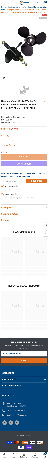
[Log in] (38, 3)
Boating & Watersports (16, 7)
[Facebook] (4, 422)
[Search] (9, 3)
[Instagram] (11, 422)
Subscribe (36, 181)
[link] (12, 271)
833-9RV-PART (19, 411)
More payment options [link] (24, 167)
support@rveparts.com (21, 415)
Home (3, 7)
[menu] (2, 3)
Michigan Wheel (19, 117)
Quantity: (5, 136)
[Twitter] (17, 422)
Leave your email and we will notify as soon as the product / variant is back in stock (23, 175)
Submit (24, 360)
